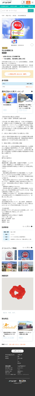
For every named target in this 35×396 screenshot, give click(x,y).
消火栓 (14, 15)
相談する (30, 6)
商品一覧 (8, 15)
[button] (18, 298)
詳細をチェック (29, 86)
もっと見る (26, 226)
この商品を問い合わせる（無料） (17, 74)
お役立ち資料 (13, 6)
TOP (3, 15)
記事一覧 (22, 6)
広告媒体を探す (5, 6)
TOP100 (5, 48)
